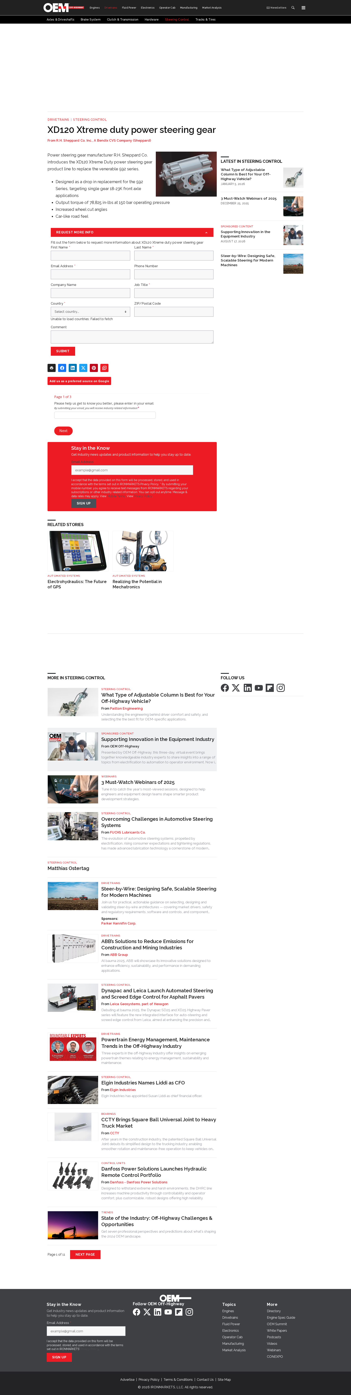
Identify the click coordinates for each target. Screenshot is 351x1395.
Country (58, 303)
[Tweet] (83, 368)
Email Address (63, 266)
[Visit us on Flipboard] (270, 687)
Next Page (85, 1254)
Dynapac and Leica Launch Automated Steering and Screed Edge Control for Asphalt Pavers (157, 994)
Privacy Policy (143, 496)
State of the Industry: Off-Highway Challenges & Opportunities (156, 1221)
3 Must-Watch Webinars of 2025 (249, 198)
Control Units (113, 1163)
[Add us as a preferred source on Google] (104, 368)
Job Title (142, 285)
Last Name (144, 247)
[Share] (62, 368)
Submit (63, 351)
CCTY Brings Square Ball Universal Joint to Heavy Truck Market (158, 1123)
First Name (60, 247)
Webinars (108, 776)
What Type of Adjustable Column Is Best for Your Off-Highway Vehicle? (246, 174)
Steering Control (90, 119)
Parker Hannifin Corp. (118, 923)
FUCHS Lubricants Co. (128, 832)
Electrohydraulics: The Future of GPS (77, 584)
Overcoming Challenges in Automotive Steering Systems (157, 822)
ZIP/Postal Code (147, 303)
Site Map (224, 1380)
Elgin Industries (123, 1090)
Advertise (127, 1380)
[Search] (293, 8)
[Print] (52, 368)
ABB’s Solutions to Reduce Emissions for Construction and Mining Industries (147, 944)
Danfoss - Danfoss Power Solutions (138, 1182)
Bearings (108, 1113)
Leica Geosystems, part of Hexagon (139, 1004)
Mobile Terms (116, 496)
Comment (59, 327)
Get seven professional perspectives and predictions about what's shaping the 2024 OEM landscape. (158, 1233)
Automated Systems (64, 575)
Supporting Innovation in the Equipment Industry (245, 234)
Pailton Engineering (126, 708)
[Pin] (94, 368)
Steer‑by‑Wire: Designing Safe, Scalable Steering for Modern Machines (248, 260)
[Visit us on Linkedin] (248, 687)
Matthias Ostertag (68, 868)
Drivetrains (58, 119)
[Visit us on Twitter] (236, 687)
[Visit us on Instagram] (281, 687)
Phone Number (146, 266)
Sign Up (84, 503)
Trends (107, 1212)
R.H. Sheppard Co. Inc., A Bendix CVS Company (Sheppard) (103, 140)
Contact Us (205, 1380)
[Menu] (303, 8)
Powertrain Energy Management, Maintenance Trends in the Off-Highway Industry (155, 1043)
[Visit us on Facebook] (225, 687)
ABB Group (119, 955)
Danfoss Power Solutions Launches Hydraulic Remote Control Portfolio (154, 1172)
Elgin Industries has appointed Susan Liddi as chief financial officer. (151, 1096)
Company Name (63, 285)
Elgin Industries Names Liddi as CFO (143, 1083)
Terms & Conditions (178, 1380)
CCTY (114, 1133)
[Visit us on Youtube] (259, 687)
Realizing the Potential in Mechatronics (137, 584)
